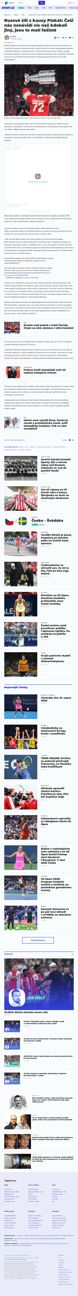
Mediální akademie (64, 1279)
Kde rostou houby (41, 1235)
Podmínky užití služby (65, 1272)
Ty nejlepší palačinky (10, 1215)
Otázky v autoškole (58, 1225)
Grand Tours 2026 (33, 1201)
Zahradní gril (8, 1240)
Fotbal (30, 8)
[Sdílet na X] (73, 440)
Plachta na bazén (24, 1238)
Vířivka (15, 1240)
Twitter (60, 1265)
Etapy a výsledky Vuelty (35, 1191)
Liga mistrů (45, 562)
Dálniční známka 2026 (59, 1218)
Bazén (16, 1238)
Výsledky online (60, 8)
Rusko (32, 447)
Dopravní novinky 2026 (59, 1220)
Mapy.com (20, 1235)
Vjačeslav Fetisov (25, 450)
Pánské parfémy (26, 1245)
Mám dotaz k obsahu (64, 1277)
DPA (5, 1259)
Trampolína (33, 1238)
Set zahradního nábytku (58, 1238)
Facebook (61, 1260)
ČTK (37, 1257)
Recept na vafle (9, 1225)
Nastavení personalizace (65, 1284)
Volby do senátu (9, 1199)
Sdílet (66, 37)
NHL (25, 322)
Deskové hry (64, 1243)
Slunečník (40, 1238)
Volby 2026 (7, 1189)
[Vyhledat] (41, 3)
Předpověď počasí (29, 1235)
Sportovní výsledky (48, 695)
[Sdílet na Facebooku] (70, 440)
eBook (59, 37)
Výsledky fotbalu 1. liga (59, 1191)
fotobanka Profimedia (19, 1259)
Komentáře (8, 954)
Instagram (61, 1262)
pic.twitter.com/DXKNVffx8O (16, 275)
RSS (59, 1257)
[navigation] (2, 2)
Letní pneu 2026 (57, 1215)
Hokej (37, 8)
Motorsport (45, 785)
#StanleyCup (45, 273)
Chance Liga (45, 456)
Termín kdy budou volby (11, 1196)
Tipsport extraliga (57, 1194)
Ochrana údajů (62, 1274)
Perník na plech (9, 1227)
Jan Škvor (13, 36)
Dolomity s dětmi (33, 1227)
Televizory (7, 1245)
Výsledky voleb (8, 1194)
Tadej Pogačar (32, 1196)
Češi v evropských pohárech (65, 1235)
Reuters (10, 1259)
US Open (44, 592)
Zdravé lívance (8, 1220)
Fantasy (21, 8)
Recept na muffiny (10, 1218)
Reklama (61, 1267)
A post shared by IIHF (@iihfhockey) (37, 211)
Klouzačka (47, 1238)
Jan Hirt (30, 1194)
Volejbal (34, 517)
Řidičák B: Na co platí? (59, 1223)
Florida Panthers (59, 447)
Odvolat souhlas (63, 1282)
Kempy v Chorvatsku (34, 1215)
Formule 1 (55, 1199)
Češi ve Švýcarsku (33, 1223)
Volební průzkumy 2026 (11, 1191)
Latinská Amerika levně (35, 1225)
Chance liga (55, 1189)
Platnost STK (56, 1227)
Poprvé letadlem (33, 1218)
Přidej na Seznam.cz (64, 1270)
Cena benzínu (51, 1235)
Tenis (44, 8)
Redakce (61, 1255)
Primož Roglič (32, 1199)
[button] (39, 90)
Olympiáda (28, 367)
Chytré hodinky (15, 1245)
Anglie (43, 653)
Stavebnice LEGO (35, 1243)
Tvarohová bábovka (10, 1223)
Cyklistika (44, 532)
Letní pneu (56, 1243)
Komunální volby (9, 1201)
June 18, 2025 (32, 278)
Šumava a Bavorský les (35, 1220)
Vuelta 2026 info (33, 1189)
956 (73, 37)
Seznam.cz (71, 3)
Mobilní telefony (25, 1243)
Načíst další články (38, 940)
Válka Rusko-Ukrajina (44, 447)
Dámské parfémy (47, 1243)
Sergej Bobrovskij (10, 450)
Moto (50, 8)
